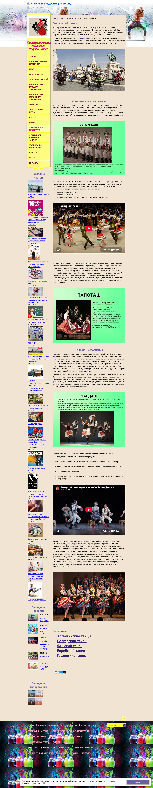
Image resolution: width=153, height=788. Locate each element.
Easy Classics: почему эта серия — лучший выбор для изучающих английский (38, 221)
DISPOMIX (32, 343)
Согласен (138, 782)
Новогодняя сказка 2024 (45, 631)
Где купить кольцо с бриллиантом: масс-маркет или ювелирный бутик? (38, 516)
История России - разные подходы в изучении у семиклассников (38, 264)
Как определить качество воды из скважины (38, 406)
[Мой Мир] (61, 672)
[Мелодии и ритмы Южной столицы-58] (31, 701)
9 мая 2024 (44, 656)
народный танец (84, 38)
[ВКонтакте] (56, 672)
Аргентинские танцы (74, 636)
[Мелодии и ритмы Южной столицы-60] (31, 693)
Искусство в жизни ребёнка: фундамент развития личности (36, 576)
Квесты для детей (35, 423)
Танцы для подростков (37, 599)
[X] (64, 672)
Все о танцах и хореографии (71, 18)
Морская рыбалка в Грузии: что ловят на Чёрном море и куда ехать (38, 358)
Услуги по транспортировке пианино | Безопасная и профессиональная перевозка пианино (38, 385)
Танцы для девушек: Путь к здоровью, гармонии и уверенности (38, 300)
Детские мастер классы (37, 557)
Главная (55, 18)
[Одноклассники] (59, 672)
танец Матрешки (44, 619)
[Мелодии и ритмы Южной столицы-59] (39, 693)
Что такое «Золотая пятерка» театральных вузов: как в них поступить (38, 494)
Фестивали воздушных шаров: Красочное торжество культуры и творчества (37, 443)
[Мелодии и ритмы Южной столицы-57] (38, 701)
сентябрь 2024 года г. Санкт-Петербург (44, 645)
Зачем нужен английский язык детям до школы (37, 320)
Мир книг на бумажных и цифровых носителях (37, 239)
